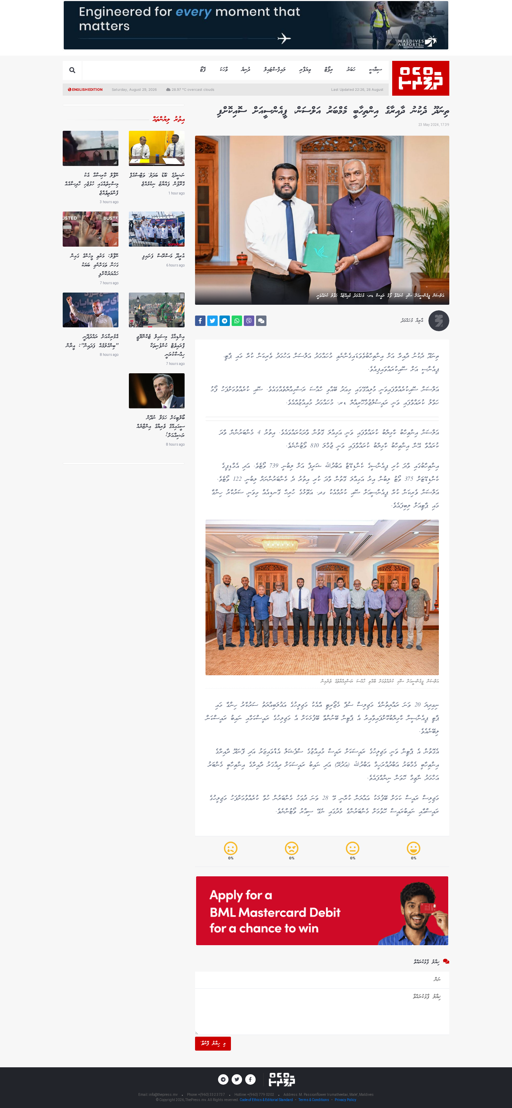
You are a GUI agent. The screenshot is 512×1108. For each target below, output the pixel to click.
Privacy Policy (345, 1100)
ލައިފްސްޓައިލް (275, 69)
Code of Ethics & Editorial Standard (267, 1100)
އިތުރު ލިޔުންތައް (169, 119)
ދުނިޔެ (245, 69)
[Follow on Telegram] (223, 1079)
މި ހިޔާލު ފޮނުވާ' (213, 1043)
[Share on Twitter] (212, 321)
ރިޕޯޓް (329, 69)
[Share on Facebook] (200, 321)
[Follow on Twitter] (237, 1079)
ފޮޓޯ (203, 69)
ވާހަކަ (223, 69)
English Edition (86, 89)
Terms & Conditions (313, 1100)
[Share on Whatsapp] (237, 321)
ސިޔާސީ (375, 69)
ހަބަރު (351, 69)
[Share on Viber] (249, 321)
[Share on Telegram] (224, 321)
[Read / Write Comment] (261, 321)
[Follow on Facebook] (250, 1079)
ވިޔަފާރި (305, 69)
